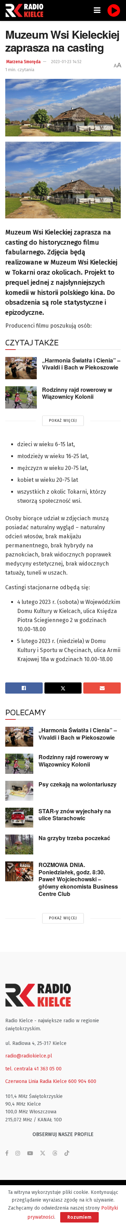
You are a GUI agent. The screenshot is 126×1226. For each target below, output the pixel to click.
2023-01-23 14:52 (66, 61)
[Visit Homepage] (26, 10)
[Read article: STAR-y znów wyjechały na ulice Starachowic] (19, 818)
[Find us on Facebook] (6, 1153)
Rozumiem (79, 1217)
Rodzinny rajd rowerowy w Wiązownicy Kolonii (77, 393)
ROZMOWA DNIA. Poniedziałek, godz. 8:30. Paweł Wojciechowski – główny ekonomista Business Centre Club (78, 879)
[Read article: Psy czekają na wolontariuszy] (19, 791)
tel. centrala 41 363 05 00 (33, 1069)
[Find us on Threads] (54, 1154)
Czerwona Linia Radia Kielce (36, 1081)
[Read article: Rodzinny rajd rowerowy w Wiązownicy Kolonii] (21, 397)
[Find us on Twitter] (43, 1153)
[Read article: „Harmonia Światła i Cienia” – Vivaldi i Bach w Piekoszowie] (21, 368)
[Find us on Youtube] (30, 1153)
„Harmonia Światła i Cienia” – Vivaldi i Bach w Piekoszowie (81, 364)
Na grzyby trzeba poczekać (74, 838)
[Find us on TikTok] (66, 1154)
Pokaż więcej (63, 420)
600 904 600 (82, 1081)
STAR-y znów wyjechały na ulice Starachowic (74, 814)
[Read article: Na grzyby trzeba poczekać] (19, 844)
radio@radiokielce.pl (28, 1056)
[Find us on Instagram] (17, 1153)
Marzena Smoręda (23, 61)
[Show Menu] (97, 10)
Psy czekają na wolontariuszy (77, 784)
